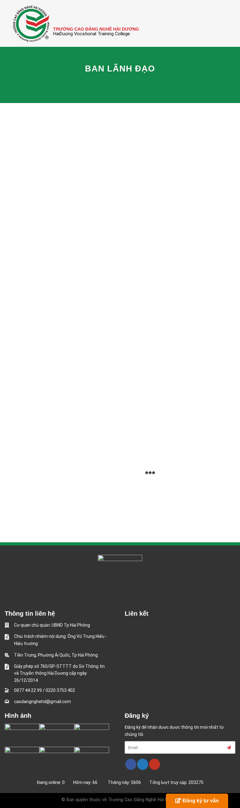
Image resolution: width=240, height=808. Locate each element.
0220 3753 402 (60, 690)
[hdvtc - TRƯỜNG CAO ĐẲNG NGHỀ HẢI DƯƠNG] (31, 23)
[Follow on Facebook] (130, 764)
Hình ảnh (18, 715)
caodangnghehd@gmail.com (42, 701)
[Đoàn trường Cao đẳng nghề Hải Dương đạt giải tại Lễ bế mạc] (22, 733)
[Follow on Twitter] (142, 764)
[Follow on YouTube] (154, 764)
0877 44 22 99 (28, 690)
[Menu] (231, 23)
